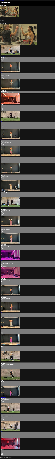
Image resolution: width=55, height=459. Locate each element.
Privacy (3, 457)
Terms (1, 457)
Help (0, 457)
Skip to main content (2, 0)
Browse (1, 5)
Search (2, 5)
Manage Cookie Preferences (8, 457)
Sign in (6, 5)
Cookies (5, 457)
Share (0, 19)
